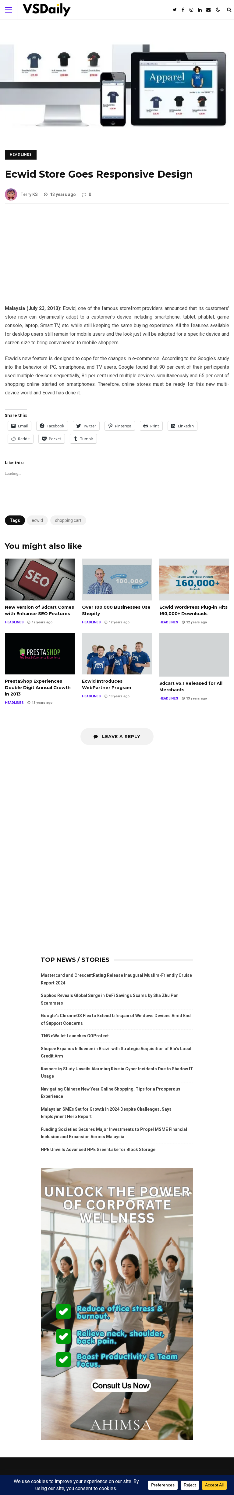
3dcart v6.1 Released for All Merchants (194, 655)
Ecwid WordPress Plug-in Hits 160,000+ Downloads (194, 579)
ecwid (37, 520)
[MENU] (8, 10)
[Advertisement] (117, 259)
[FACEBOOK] (182, 10)
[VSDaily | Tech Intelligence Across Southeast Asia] (46, 11)
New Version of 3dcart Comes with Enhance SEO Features (40, 579)
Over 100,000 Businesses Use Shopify (117, 579)
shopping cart (68, 520)
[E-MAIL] (208, 10)
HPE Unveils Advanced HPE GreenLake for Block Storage (98, 1149)
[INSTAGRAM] (191, 10)
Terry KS (29, 194)
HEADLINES (21, 155)
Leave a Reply (120, 736)
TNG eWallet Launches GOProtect (75, 1035)
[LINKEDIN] (200, 10)
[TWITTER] (174, 10)
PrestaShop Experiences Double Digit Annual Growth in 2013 (40, 654)
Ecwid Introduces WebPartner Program (117, 654)
